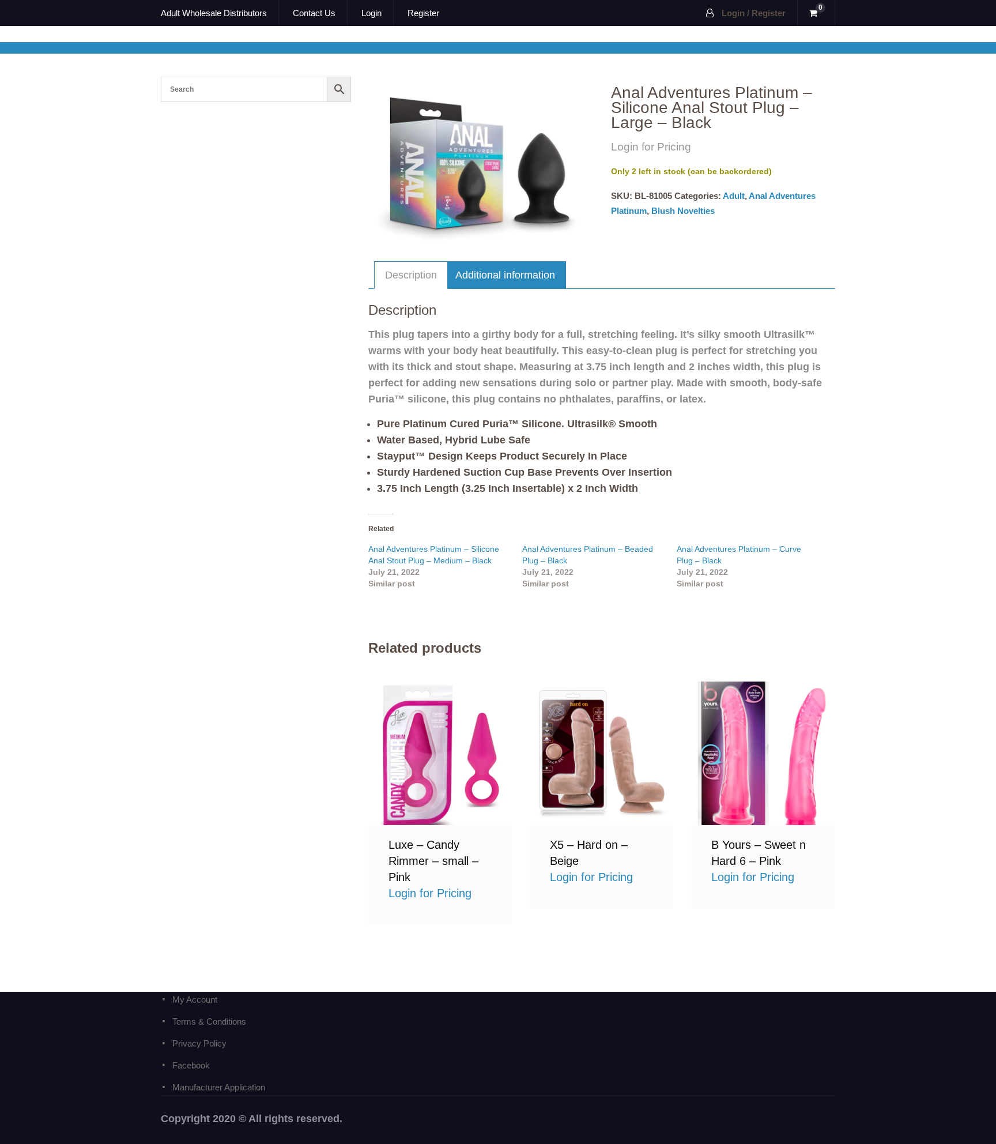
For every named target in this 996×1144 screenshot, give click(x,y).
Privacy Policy (199, 1043)
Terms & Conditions (209, 1021)
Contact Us (314, 13)
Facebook (191, 1065)
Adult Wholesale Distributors (214, 13)
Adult (734, 196)
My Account (194, 999)
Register (423, 13)
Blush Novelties (683, 211)
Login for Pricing (440, 753)
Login (371, 13)
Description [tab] (411, 275)
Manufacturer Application (218, 1087)
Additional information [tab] (505, 275)
